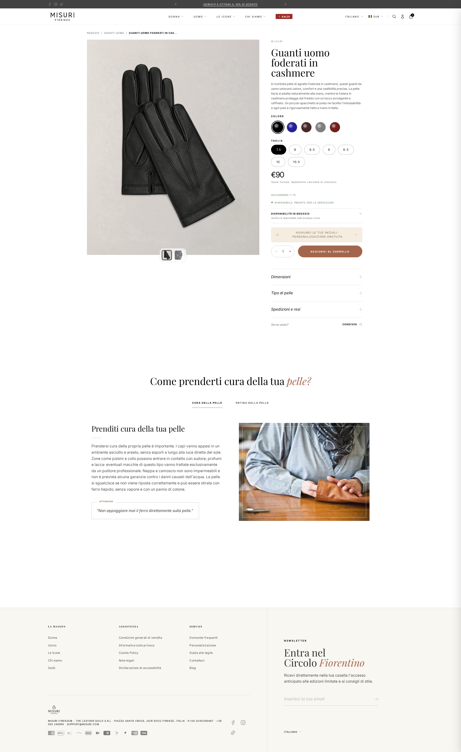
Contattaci (196, 660)
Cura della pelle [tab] (207, 402)
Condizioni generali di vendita (140, 637)
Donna (174, 16)
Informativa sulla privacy (137, 645)
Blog (192, 668)
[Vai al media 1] (167, 255)
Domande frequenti (203, 637)
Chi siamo (253, 16)
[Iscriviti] (375, 699)
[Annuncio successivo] (285, 4)
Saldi (51, 668)
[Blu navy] (292, 127)
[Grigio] (320, 127)
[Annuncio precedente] (175, 4)
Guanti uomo (114, 32)
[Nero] (277, 126)
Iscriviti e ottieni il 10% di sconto (230, 4)
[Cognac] (335, 127)
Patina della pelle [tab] (252, 402)
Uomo (198, 16)
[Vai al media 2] (179, 255)
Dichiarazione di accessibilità (140, 668)
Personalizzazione (202, 645)
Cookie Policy (129, 653)
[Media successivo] (252, 147)
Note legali (126, 660)
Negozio (93, 32)
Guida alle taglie (201, 653)
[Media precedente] (94, 147)
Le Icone (224, 16)
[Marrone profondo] (306, 127)
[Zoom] (252, 47)
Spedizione (298, 181)
